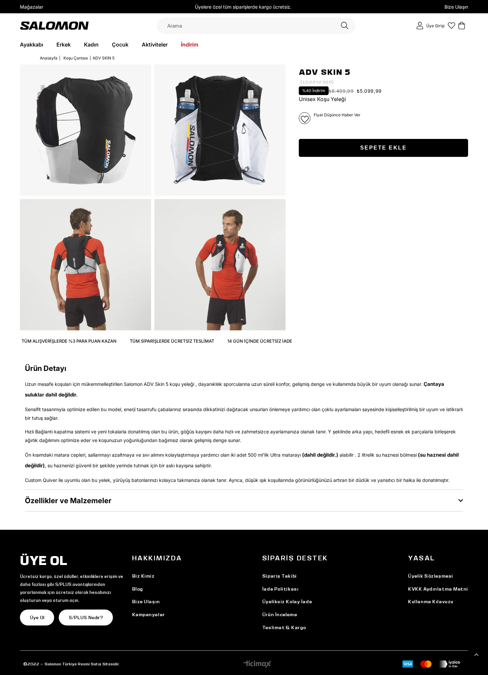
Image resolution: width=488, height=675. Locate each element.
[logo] (54, 25)
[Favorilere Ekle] (304, 118)
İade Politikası (280, 589)
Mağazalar (31, 7)
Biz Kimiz (143, 576)
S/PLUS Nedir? (86, 617)
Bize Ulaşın (456, 7)
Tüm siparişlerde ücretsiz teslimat (172, 341)
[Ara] (344, 25)
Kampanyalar (148, 614)
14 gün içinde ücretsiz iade (259, 341)
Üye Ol (37, 617)
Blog (137, 589)
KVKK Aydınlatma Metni (438, 589)
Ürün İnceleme (279, 614)
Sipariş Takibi (279, 576)
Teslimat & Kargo (284, 627)
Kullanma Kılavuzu (430, 601)
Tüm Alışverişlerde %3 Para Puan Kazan (69, 341)
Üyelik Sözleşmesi (430, 576)
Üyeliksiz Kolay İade (287, 601)
